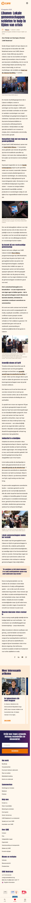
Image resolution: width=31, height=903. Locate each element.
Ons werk (5, 760)
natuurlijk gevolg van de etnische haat (13, 467)
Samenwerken (7, 784)
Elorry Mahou (16, 253)
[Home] (2, 29)
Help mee (5, 799)
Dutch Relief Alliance (10, 147)
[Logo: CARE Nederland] (6, 3)
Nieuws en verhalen (9, 857)
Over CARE (5, 830)
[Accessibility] (27, 3)
